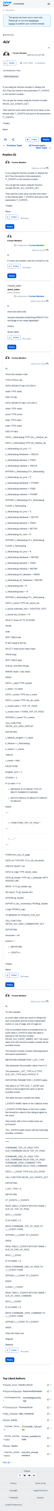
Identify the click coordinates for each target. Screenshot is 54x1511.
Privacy (13, 1483)
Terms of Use (40, 1483)
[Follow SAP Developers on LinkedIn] (34, 1475)
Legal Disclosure (40, 1490)
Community (18, 4)
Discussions (10, 10)
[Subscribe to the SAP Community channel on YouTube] (29, 1475)
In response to (30, 245)
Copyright (13, 1490)
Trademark (13, 1498)
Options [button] (48, 48)
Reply (10, 226)
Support (40, 1498)
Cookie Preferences (13, 1505)
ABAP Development (11, 76)
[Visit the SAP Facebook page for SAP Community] (20, 1475)
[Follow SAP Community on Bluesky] (25, 1475)
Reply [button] (46, 139)
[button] (5, 63)
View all (6, 1462)
